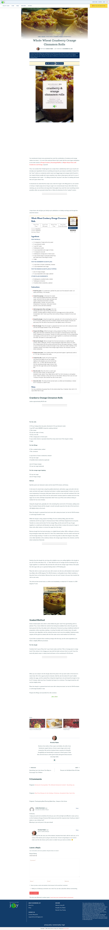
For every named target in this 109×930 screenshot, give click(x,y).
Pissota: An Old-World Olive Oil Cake (70, 769)
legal (63, 925)
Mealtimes (23, 5)
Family (17, 5)
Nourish (30, 5)
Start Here (94, 2)
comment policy (57, 925)
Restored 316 (66, 928)
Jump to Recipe (50, 63)
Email (49, 881)
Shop (104, 2)
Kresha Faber (49, 48)
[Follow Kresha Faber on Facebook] (54, 760)
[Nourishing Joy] (3, 2)
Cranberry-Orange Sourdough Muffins (53, 728)
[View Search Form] (107, 2)
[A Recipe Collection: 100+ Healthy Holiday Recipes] (71, 723)
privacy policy (48, 925)
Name (32, 881)
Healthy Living (6, 5)
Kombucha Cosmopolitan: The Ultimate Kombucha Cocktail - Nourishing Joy (54, 785)
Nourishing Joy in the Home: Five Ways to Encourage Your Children (40, 770)
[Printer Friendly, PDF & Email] (54, 696)
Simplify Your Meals (60, 907)
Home (13, 5)
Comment (33, 860)
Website (67, 881)
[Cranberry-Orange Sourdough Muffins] (54, 723)
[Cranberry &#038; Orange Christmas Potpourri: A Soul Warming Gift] (37, 723)
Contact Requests (33, 914)
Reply (77, 808)
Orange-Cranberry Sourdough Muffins (51, 162)
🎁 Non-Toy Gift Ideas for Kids (98, 5)
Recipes (100, 2)
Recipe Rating (33, 853)
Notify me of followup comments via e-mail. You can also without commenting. (54, 888)
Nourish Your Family (60, 910)
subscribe (63, 888)
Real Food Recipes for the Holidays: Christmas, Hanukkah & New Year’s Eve (55, 793)
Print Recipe (60, 63)
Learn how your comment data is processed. (61, 897)
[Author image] (38, 48)
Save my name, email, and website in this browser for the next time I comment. (49, 885)
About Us (31, 905)
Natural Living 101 (59, 905)
